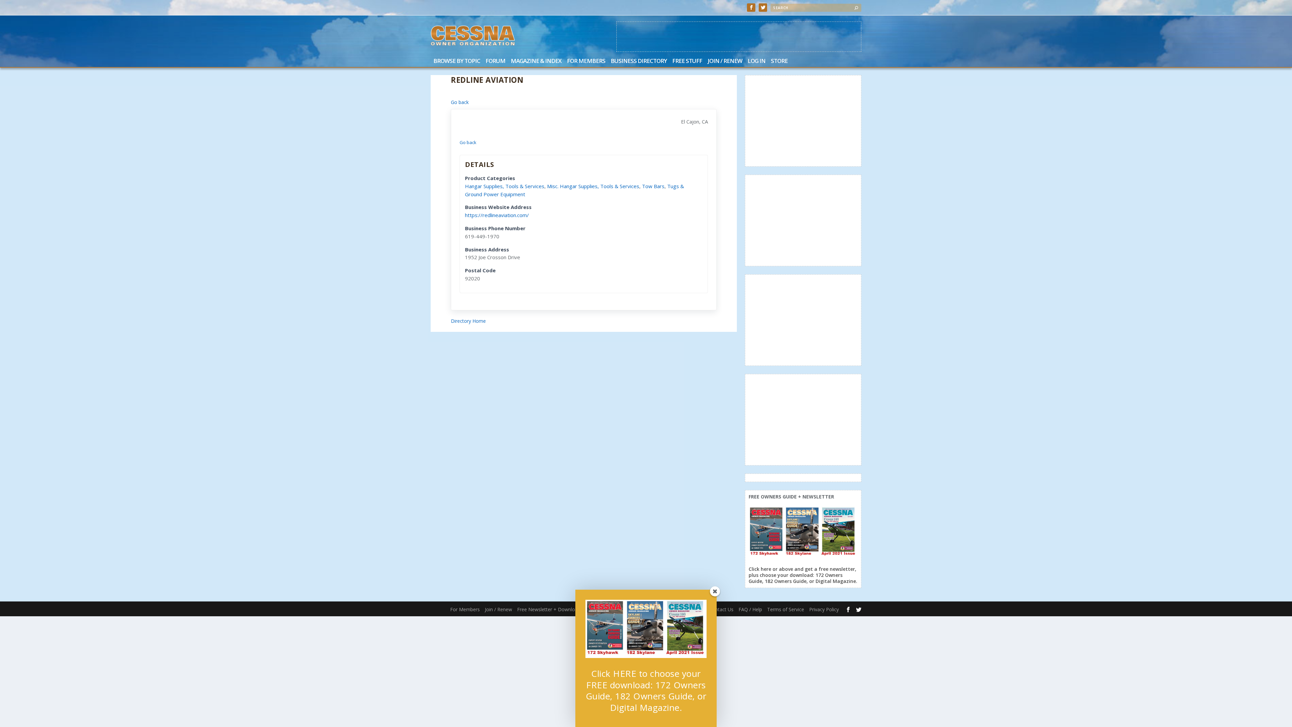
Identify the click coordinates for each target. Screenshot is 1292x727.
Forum (495, 61)
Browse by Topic (456, 61)
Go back (460, 102)
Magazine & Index (536, 61)
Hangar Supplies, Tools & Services (504, 186)
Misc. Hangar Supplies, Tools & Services (593, 186)
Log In (756, 61)
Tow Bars (653, 186)
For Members (586, 61)
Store (779, 61)
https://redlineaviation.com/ (497, 215)
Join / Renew (725, 61)
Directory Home (468, 321)
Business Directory (639, 61)
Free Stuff (687, 61)
